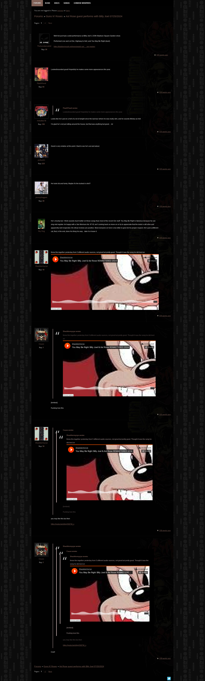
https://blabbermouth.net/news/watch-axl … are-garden (74, 47)
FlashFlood (41, 83)
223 (43, 163)
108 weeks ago (165, 530)
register (60, 10)
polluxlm (41, 160)
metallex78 (41, 121)
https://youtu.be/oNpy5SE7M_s (62, 524)
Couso (41, 344)
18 (43, 270)
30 (46, 49)
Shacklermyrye (41, 266)
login (68, 10)
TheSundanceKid (44, 46)
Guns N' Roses (54, 16)
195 (43, 124)
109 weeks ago (162, 55)
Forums (38, 16)
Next (50, 23)
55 (43, 87)
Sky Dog (41, 231)
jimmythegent (41, 197)
